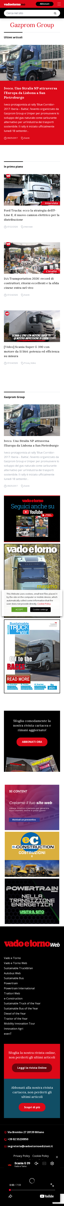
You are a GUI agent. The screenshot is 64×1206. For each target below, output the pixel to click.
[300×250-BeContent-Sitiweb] (32, 807)
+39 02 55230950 (17, 1139)
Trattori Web (12, 993)
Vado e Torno (12, 958)
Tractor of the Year (16, 1018)
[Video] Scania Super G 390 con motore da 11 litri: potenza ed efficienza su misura (31, 351)
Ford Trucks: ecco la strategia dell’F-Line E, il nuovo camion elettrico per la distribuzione (31, 215)
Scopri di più (32, 1107)
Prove (27, 363)
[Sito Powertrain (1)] (32, 901)
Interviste (28, 226)
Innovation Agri (13, 1028)
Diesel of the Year (15, 1013)
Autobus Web (12, 973)
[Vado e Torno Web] (14, 4)
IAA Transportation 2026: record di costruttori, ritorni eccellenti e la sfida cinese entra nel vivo (31, 283)
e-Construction (13, 998)
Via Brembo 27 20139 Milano (25, 1132)
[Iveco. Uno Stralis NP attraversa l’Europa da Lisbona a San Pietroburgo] (32, 63)
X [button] (56, 593)
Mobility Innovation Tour (19, 1023)
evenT (8, 1033)
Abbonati (44, 3)
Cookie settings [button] (40, 609)
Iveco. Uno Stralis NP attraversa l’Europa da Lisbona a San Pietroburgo (30, 92)
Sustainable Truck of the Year (22, 1003)
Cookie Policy (44, 603)
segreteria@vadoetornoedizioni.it (30, 1146)
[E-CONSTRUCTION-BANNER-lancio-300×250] (32, 854)
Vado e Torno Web (15, 963)
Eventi (27, 138)
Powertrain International (19, 988)
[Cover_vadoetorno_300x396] (32, 581)
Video (33, 363)
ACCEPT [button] (19, 609)
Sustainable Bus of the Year (21, 1008)
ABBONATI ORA (32, 742)
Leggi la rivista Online (32, 1068)
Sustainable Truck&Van (18, 968)
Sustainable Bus (14, 978)
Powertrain (11, 983)
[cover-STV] (32, 656)
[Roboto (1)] (32, 518)
